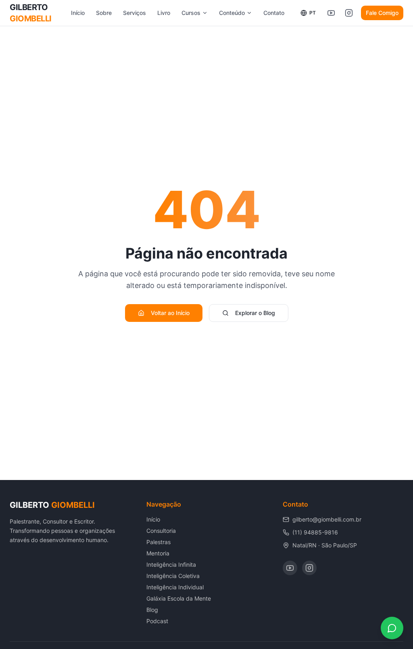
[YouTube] (290, 568)
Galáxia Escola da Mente (178, 598)
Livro (163, 12)
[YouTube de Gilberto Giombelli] (331, 13)
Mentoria (157, 553)
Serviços (134, 12)
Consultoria (161, 530)
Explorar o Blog (255, 312)
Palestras (158, 541)
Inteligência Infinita (171, 564)
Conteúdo (232, 12)
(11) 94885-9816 (315, 532)
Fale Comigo (382, 12)
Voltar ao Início (170, 312)
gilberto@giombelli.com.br (326, 519)
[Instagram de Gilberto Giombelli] (349, 13)
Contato (273, 12)
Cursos (190, 12)
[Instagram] (309, 568)
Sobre (104, 12)
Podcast (157, 621)
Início (78, 12)
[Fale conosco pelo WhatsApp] (392, 628)
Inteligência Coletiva (173, 575)
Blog (152, 609)
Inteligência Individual (175, 587)
